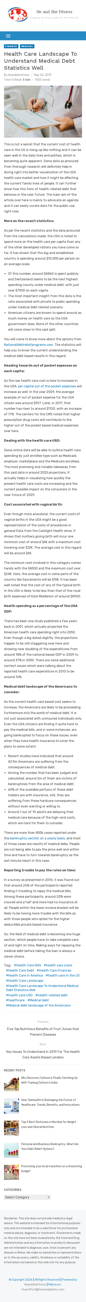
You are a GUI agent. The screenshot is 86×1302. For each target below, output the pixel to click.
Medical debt (39, 1000)
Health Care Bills (28, 965)
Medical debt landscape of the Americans (39, 1005)
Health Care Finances (55, 970)
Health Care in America (25, 975)
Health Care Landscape (25, 981)
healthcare (16, 1000)
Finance (11, 46)
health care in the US (64, 975)
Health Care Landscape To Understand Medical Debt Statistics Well (42, 988)
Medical (27, 46)
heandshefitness (19, 75)
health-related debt (53, 995)
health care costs (59, 965)
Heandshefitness (35, 1284)
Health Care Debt (21, 970)
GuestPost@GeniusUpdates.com (43, 1289)
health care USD (20, 995)
